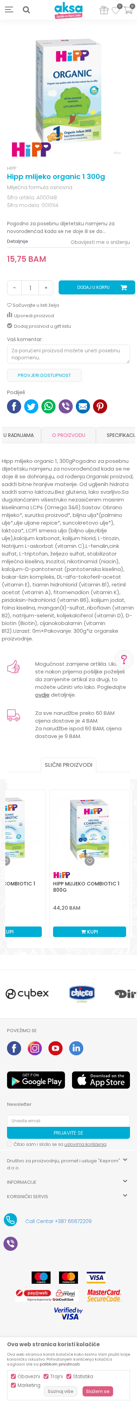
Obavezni (29, 1376)
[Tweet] (31, 405)
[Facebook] (14, 405)
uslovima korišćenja (85, 1144)
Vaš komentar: (25, 339)
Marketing (29, 1385)
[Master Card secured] (104, 1295)
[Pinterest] (100, 405)
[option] (68, 93)
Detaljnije (17, 241)
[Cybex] (27, 994)
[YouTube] (55, 1048)
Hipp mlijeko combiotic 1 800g (86, 887)
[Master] (68, 1277)
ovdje (42, 694)
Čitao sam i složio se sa (60, 1144)
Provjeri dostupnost (44, 375)
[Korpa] (128, 15)
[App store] (101, 1080)
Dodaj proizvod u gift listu (42, 326)
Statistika (83, 1376)
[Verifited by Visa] (68, 1313)
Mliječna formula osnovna (39, 187)
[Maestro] (41, 1277)
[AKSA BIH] (68, 11)
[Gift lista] (104, 11)
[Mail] (83, 405)
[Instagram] (35, 1048)
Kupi (92, 931)
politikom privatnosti (60, 1364)
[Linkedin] (76, 1048)
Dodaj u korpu (93, 287)
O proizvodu (68, 435)
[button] (26, 10)
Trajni (56, 1376)
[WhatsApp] (48, 405)
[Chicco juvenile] (82, 994)
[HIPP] (31, 149)
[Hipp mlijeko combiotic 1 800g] (89, 829)
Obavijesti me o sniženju (100, 242)
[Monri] (47, 1295)
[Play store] (36, 1080)
